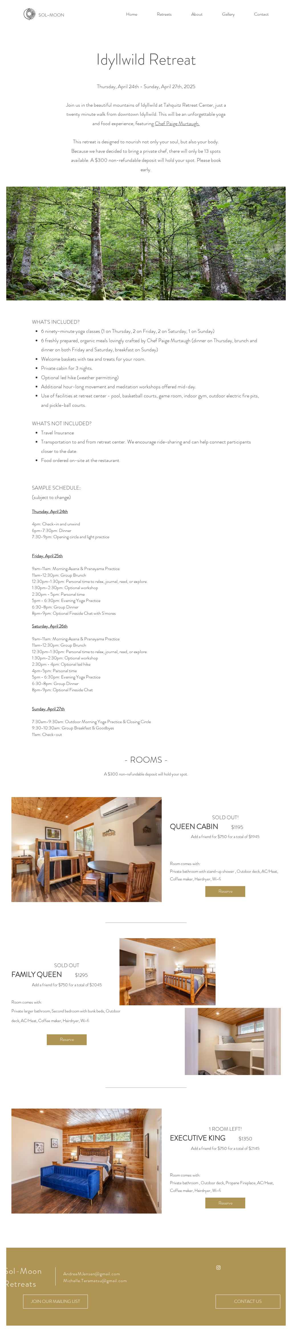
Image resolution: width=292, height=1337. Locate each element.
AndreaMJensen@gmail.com (91, 1273)
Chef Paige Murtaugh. (177, 123)
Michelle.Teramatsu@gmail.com (95, 1280)
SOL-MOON (51, 15)
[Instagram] (218, 1267)
